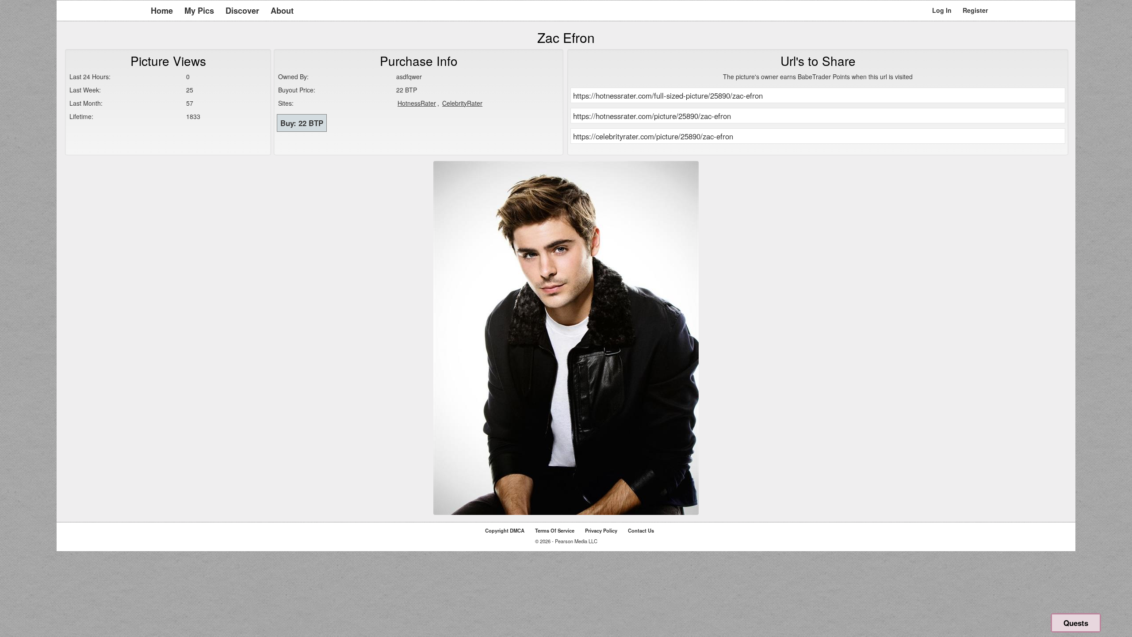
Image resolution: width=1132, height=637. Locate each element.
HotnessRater (417, 103)
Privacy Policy (601, 530)
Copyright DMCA (504, 530)
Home (162, 10)
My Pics (199, 10)
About (282, 10)
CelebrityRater (462, 103)
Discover (242, 10)
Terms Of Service (554, 530)
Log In (942, 10)
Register (975, 10)
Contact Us (641, 530)
